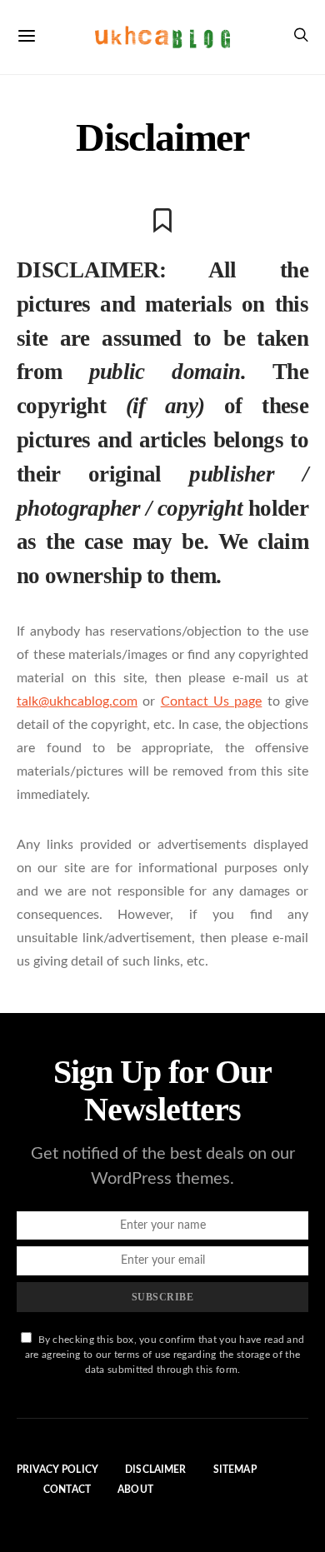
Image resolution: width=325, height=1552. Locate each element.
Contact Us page (211, 701)
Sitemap (235, 1470)
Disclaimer (156, 1470)
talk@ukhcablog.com (77, 701)
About (135, 1490)
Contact (67, 1490)
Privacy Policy (57, 1470)
